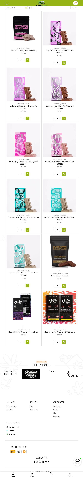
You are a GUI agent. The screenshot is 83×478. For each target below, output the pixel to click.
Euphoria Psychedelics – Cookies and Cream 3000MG (59, 218)
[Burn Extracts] (52, 374)
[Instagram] (40, 462)
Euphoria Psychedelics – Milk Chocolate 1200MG (59, 107)
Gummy (66, 274)
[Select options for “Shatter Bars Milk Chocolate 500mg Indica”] (27, 342)
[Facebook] (34, 462)
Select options (60, 252)
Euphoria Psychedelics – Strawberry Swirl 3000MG (23, 163)
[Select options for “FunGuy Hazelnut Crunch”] (64, 286)
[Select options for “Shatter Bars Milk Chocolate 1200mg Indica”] (64, 342)
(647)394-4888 (14, 427)
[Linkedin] (43, 462)
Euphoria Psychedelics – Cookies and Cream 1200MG (23, 274)
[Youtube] (46, 462)
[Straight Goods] (10, 374)
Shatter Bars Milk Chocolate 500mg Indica (23, 332)
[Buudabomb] (72, 378)
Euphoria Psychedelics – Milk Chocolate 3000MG (23, 107)
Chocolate (20, 48)
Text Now (12, 431)
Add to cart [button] (23, 29)
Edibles (27, 48)
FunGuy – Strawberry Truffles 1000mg (23, 50)
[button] (27, 60)
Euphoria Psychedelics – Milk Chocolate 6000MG (59, 51)
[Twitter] (37, 462)
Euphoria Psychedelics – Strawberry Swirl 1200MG (59, 163)
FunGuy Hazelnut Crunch (59, 276)
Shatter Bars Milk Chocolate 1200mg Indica (59, 332)
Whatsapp (12, 434)
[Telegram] (48, 462)
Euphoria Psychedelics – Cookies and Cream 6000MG (23, 218)
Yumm (31, 370)
